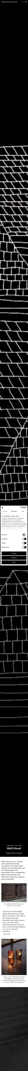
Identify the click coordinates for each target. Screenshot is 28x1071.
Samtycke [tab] (5, 511)
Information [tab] (14, 511)
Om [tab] (23, 511)
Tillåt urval (14, 557)
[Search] (22, 1)
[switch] (24, 539)
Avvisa (14, 562)
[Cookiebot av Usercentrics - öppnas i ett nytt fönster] (20, 507)
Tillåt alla (14, 553)
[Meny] (25, 1)
